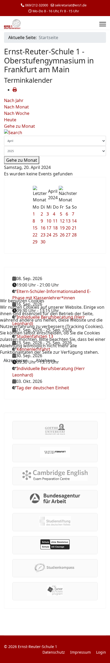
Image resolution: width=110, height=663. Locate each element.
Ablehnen (45, 360)
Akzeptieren (15, 360)
